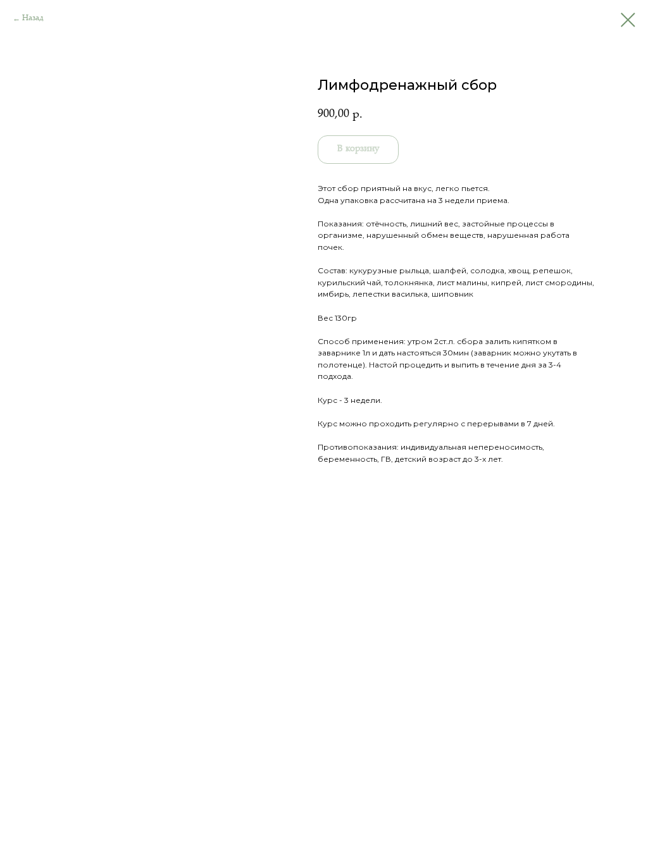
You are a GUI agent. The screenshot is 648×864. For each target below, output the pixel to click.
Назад (33, 18)
